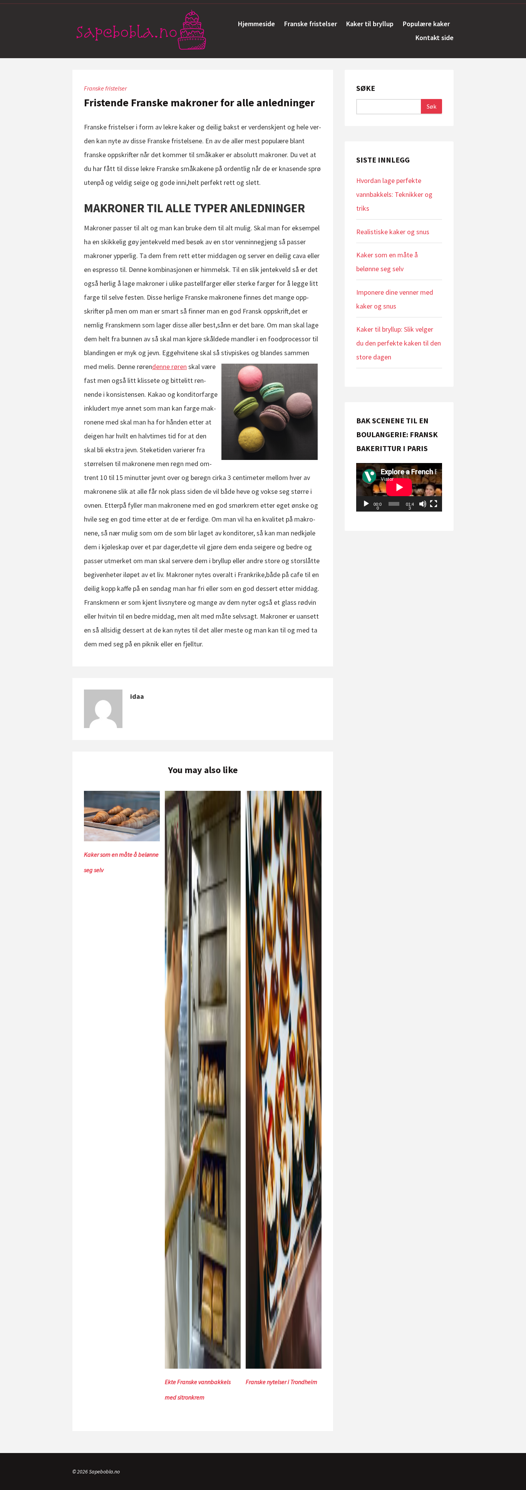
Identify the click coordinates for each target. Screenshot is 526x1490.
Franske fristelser (310, 23)
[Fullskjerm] (433, 504)
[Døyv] (423, 504)
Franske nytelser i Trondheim (281, 1382)
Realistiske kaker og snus (392, 231)
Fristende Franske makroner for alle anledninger (199, 102)
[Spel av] (366, 504)
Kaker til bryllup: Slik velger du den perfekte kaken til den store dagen (398, 343)
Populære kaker (426, 23)
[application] (399, 487)
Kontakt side (434, 37)
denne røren (169, 366)
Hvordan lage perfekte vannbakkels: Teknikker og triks (394, 194)
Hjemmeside (256, 23)
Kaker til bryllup (370, 23)
